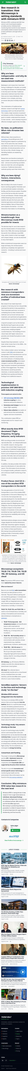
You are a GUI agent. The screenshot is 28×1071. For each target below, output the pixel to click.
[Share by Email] (12, 40)
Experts (4, 1038)
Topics (17, 1038)
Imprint (2, 1068)
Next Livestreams (6, 1046)
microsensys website (15, 777)
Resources (19, 1036)
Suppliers (4, 1036)
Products (4, 1031)
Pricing (18, 1051)
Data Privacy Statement (11, 1068)
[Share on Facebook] (10, 40)
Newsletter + (12, 1060)
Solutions (4, 1033)
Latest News (19, 1031)
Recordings (5, 1048)
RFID (11, 352)
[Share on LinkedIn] (5, 40)
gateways (4, 618)
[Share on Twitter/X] (7, 40)
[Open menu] (2, 2)
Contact (18, 1046)
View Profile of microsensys (13, 840)
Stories (18, 1033)
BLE (13, 590)
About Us (18, 1048)
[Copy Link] (14, 40)
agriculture (4, 139)
